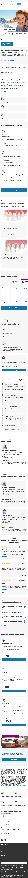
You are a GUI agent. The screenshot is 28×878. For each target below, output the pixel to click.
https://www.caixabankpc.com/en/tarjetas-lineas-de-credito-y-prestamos (13, 785)
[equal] (2, 840)
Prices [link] (7, 67)
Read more (4, 556)
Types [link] (3, 67)
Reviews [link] (24, 67)
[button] (2, 4)
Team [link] (19, 67)
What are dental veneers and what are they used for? (12, 607)
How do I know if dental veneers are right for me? (12, 621)
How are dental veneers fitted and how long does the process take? (12, 617)
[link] (14, 4)
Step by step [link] (13, 67)
